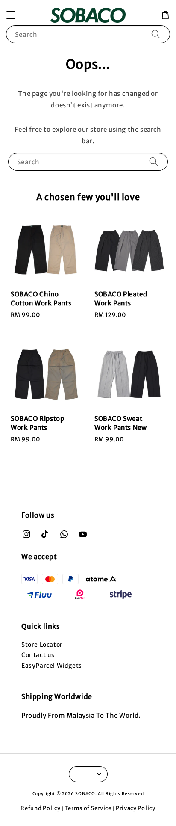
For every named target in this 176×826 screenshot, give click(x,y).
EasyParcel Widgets (51, 665)
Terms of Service (88, 808)
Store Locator (42, 644)
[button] (10, 15)
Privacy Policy (135, 808)
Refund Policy (40, 808)
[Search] (156, 34)
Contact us (38, 655)
